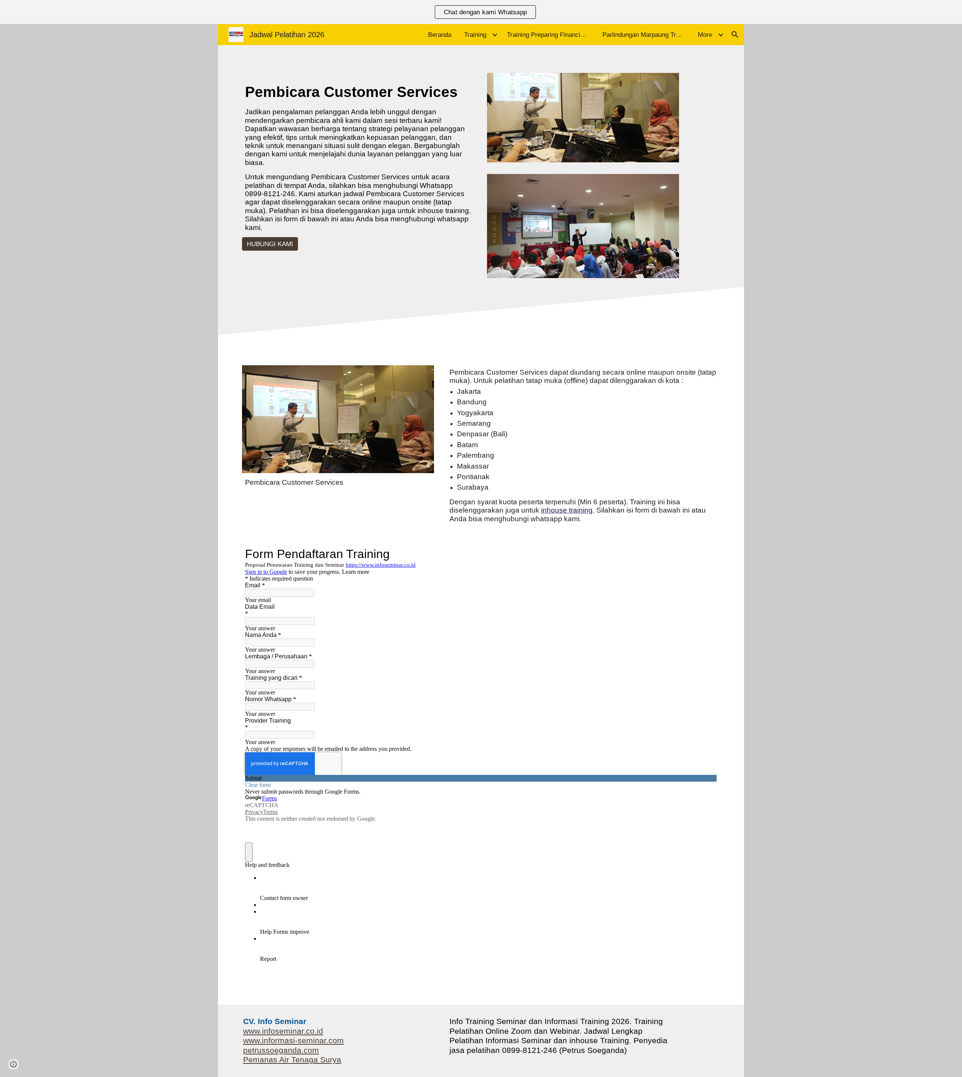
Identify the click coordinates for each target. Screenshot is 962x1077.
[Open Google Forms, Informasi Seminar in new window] (705, 554)
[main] (358, 157)
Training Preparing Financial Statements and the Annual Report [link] (550, 34)
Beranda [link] (439, 34)
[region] (481, 12)
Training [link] (475, 34)
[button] (735, 35)
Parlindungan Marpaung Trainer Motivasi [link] (645, 34)
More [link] (705, 34)
